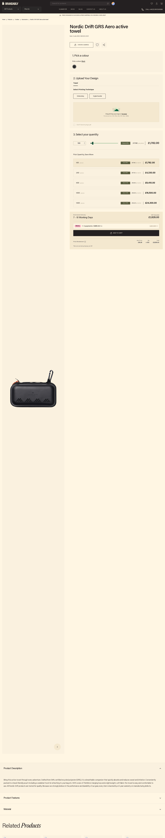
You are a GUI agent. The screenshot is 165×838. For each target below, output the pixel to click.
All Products (8, 9)
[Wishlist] (152, 3)
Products (10, 19)
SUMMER (63, 9)
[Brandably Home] (10, 3)
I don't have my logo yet (83, 125)
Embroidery (80, 96)
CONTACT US (91, 9)
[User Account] (157, 3)
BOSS (73, 9)
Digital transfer (97, 96)
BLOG (80, 9)
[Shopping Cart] (162, 4)
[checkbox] (74, 125)
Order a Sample (83, 45)
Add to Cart (117, 233)
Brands (27, 9)
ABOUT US (102, 9)
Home (3, 19)
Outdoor (17, 19)
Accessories (25, 19)
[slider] (92, 143)
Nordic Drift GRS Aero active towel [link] (39, 19)
